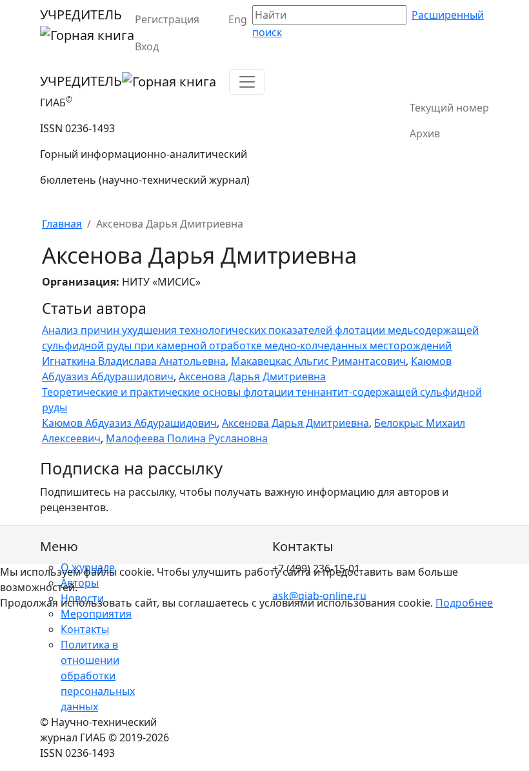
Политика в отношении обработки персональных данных (98, 676)
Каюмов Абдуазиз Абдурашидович (129, 423)
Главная (62, 224)
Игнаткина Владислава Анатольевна (134, 361)
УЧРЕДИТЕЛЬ (81, 14)
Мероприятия (96, 614)
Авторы (80, 583)
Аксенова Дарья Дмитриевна (252, 376)
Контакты (85, 629)
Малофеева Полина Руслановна (187, 438)
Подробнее (464, 603)
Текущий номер (449, 108)
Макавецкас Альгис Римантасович (318, 361)
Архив (425, 133)
